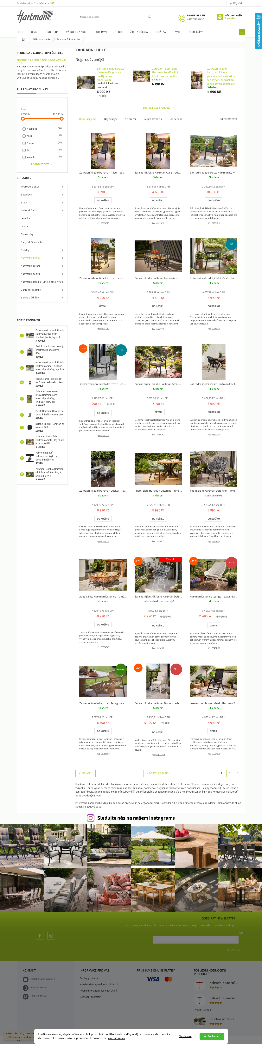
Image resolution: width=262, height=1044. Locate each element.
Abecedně (176, 119)
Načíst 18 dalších (158, 773)
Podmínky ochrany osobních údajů (98, 991)
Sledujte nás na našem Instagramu (136, 818)
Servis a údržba (30, 298)
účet (50, 3)
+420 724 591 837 (38, 987)
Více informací (116, 1038)
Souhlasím (213, 1036)
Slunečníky (27, 234)
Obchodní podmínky (90, 997)
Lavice (24, 226)
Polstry (25, 250)
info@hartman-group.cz (42, 979)
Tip (44, 150)
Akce (44, 136)
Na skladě (44, 129)
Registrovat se (25, 3)
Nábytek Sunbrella (31, 242)
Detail (103, 306)
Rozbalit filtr (40, 164)
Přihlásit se (233, 949)
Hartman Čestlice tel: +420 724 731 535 (41, 61)
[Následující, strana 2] (229, 773)
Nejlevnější (110, 119)
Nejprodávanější (153, 119)
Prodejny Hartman (89, 978)
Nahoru (87, 773)
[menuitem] (20, 32)
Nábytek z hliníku (30, 258)
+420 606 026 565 (38, 996)
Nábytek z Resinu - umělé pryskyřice (42, 282)
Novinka (44, 143)
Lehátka (25, 218)
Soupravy (26, 195)
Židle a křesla (28, 211)
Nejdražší (130, 119)
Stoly (24, 203)
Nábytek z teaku (30, 274)
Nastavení (185, 1036)
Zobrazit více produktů (156, 107)
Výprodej (44, 157)
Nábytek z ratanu (31, 266)
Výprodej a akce (30, 187)
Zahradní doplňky (31, 290)
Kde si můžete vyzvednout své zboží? (99, 984)
